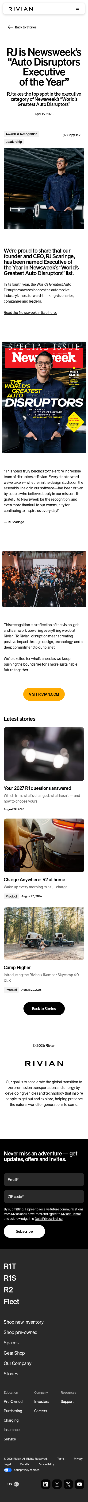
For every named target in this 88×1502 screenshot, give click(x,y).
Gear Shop (14, 1353)
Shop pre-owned (21, 1332)
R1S (10, 1278)
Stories (11, 1373)
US (10, 1484)
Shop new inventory (23, 1322)
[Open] (77, 9)
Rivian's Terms (71, 1214)
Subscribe (24, 1231)
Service (10, 1439)
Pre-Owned (13, 1401)
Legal (7, 1464)
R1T (10, 1266)
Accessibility (46, 1464)
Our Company (17, 1363)
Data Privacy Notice (48, 1218)
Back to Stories (26, 27)
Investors (41, 1401)
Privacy (78, 1458)
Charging (11, 1420)
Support (67, 1401)
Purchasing (13, 1410)
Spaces (11, 1342)
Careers (40, 1410)
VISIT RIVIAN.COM (44, 694)
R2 (8, 1290)
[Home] (20, 9)
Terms (61, 1458)
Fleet (11, 1301)
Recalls (24, 1464)
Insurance (12, 1429)
